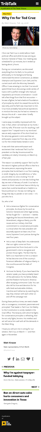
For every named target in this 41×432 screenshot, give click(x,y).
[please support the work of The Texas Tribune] (28, 359)
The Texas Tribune (19, 8)
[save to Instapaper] (33, 359)
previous (9, 366)
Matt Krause (10, 23)
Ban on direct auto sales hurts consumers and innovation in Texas (18, 396)
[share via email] (23, 359)
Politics (7, 14)
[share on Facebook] (13, 359)
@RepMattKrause (9, 350)
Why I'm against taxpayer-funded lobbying (19, 374)
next (34, 386)
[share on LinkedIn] (17, 359)
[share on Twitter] (9, 359)
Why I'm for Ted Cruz (19, 17)
